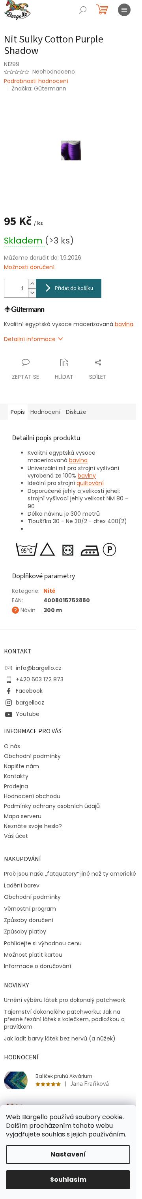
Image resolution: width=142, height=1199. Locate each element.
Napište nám (21, 766)
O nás (12, 746)
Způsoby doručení (28, 920)
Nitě (49, 591)
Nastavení (68, 1154)
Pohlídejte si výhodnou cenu (43, 943)
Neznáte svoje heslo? (33, 826)
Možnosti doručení (29, 267)
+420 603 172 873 (40, 679)
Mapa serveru (22, 816)
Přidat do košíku (74, 288)
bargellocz (30, 702)
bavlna (124, 324)
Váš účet (16, 836)
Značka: (38, 88)
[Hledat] (83, 10)
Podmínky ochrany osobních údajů (52, 806)
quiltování (90, 483)
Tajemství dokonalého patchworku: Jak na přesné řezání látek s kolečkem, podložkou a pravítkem (64, 1019)
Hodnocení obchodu (32, 796)
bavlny (87, 476)
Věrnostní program (30, 909)
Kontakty (16, 776)
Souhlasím (68, 1179)
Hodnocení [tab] (45, 412)
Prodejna (16, 786)
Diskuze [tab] (76, 412)
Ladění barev (21, 885)
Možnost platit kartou (33, 955)
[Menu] (124, 10)
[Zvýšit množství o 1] (32, 283)
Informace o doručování (37, 966)
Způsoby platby (25, 931)
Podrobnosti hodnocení (36, 81)
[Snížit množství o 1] (32, 292)
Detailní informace (30, 339)
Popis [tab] (18, 412)
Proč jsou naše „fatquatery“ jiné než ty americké (70, 874)
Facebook (29, 691)
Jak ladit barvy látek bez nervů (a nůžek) (60, 1038)
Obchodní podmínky (32, 756)
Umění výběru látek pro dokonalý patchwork (64, 1000)
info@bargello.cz (39, 668)
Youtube (27, 714)
